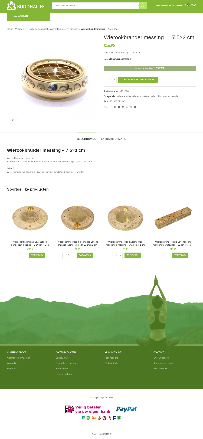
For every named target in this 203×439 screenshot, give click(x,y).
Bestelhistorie (111, 363)
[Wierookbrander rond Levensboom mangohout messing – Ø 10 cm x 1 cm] (30, 218)
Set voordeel (62, 369)
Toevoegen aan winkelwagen (137, 80)
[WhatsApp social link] (131, 107)
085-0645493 (160, 369)
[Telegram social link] (135, 107)
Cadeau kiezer (62, 358)
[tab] (86, 137)
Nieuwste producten (66, 363)
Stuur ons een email (163, 363)
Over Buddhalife (161, 358)
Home (10, 29)
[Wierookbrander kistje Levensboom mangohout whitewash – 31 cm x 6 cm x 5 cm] (173, 218)
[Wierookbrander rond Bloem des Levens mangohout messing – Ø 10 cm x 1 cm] (77, 218)
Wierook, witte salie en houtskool (31, 29)
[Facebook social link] (111, 107)
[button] (37, 255)
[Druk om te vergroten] (13, 120)
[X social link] (115, 107)
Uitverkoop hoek (64, 374)
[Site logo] (26, 5)
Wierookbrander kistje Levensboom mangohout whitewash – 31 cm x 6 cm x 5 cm (173, 245)
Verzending (12, 363)
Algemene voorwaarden (18, 358)
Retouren (11, 369)
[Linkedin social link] (127, 107)
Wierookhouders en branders (64, 29)
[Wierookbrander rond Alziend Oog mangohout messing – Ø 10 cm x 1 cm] (125, 218)
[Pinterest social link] (123, 107)
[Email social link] (119, 107)
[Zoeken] (143, 5)
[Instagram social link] (159, 378)
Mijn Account (111, 358)
